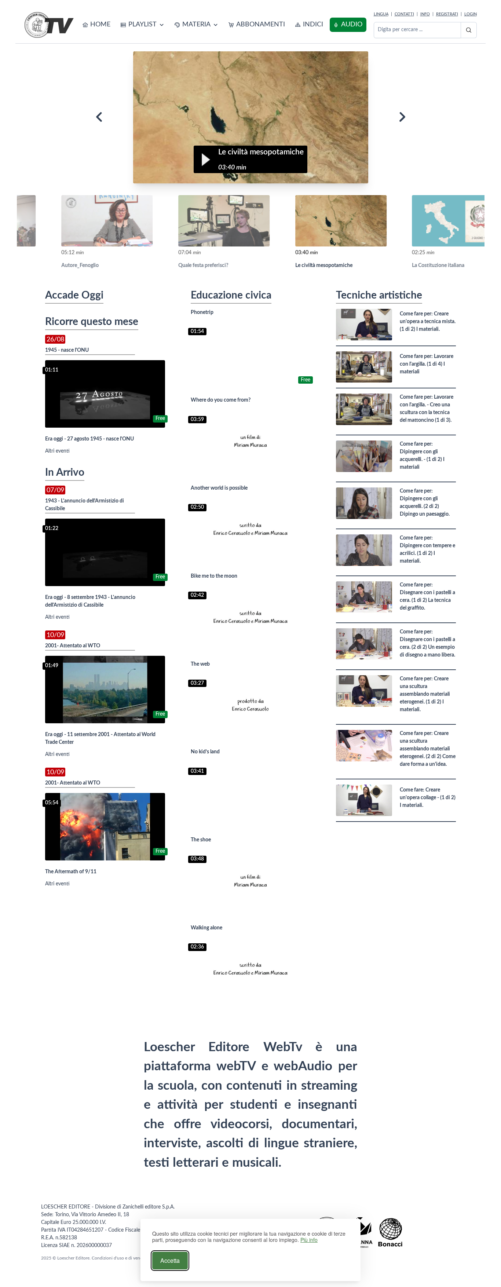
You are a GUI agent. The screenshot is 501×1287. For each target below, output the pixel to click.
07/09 (55, 490)
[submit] (469, 30)
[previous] (99, 117)
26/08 (55, 339)
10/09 (55, 635)
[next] (402, 117)
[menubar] (222, 25)
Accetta (170, 1260)
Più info (309, 1240)
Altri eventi (57, 451)
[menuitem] (96, 25)
